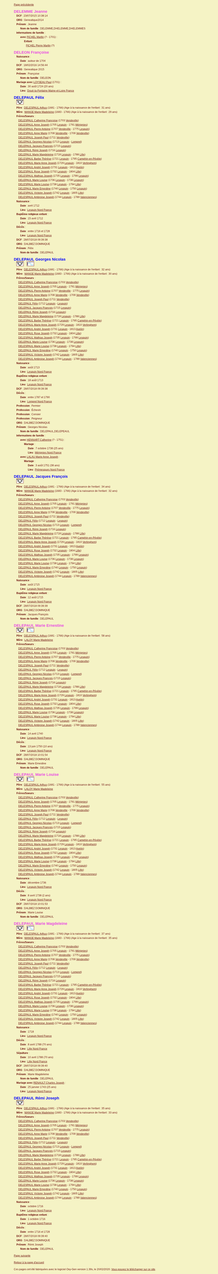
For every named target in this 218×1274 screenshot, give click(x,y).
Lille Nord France (37, 1048)
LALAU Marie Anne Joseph (42, 456)
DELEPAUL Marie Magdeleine (35, 154)
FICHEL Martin (35, 37)
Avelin (79, 167)
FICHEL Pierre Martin (38, 45)
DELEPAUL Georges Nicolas (35, 141)
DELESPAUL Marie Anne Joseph (37, 163)
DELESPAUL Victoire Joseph (35, 192)
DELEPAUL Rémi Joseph (33, 150)
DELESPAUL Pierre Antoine (34, 129)
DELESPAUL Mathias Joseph (35, 175)
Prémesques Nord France (50, 469)
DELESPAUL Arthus (35, 107)
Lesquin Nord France (39, 209)
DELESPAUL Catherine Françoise (38, 120)
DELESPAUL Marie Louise (33, 184)
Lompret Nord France (39, 401)
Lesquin (62, 124)
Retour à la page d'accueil (29, 1262)
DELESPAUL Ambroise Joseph (36, 197)
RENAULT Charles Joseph (48, 1082)
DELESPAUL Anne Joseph (33, 124)
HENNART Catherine (39, 439)
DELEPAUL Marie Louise (32, 180)
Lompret (76, 141)
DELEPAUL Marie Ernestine (34, 188)
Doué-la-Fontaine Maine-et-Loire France (50, 90)
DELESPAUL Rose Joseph (33, 171)
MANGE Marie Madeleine (39, 111)
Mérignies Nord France (48, 452)
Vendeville (72, 120)
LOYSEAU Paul (42, 82)
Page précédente (24, 4)
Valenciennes (88, 197)
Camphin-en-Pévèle (89, 158)
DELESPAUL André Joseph (34, 167)
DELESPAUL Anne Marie (32, 133)
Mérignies (81, 124)
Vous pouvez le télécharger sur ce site (133, 1269)
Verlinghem (89, 163)
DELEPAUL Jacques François (35, 146)
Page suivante (22, 1255)
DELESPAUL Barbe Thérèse (34, 158)
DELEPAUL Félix (28, 303)
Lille (82, 154)
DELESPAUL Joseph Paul (33, 137)
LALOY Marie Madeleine (38, 639)
